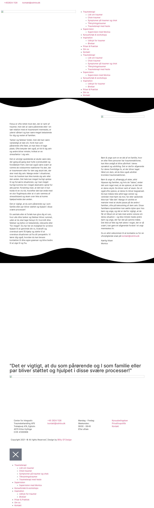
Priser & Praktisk (90, 46)
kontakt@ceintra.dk (130, 236)
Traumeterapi (89, 12)
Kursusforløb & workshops (95, 35)
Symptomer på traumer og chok (102, 20)
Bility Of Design (65, 439)
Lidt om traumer (95, 14)
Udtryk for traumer (96, 40)
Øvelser (91, 43)
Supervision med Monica (99, 32)
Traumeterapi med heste (99, 26)
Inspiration (88, 37)
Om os (86, 49)
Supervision (88, 29)
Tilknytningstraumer (97, 23)
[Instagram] (88, 4)
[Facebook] (81, 4)
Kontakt (86, 52)
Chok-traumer (94, 17)
